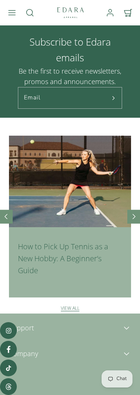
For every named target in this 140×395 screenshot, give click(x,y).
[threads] (8, 386)
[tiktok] (8, 367)
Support (21, 327)
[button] (12, 13)
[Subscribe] (113, 98)
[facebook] (8, 349)
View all (70, 308)
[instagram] (8, 330)
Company (23, 353)
